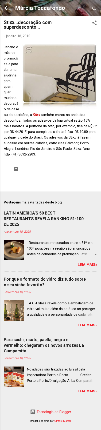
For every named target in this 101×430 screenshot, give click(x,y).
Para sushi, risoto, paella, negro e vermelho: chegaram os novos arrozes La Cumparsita (44, 345)
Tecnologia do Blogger (53, 412)
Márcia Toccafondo (40, 8)
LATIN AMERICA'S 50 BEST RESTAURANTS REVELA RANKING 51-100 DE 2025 (44, 219)
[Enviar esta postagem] (16, 170)
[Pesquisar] (94, 9)
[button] (94, 23)
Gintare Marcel (62, 420)
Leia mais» (87, 265)
